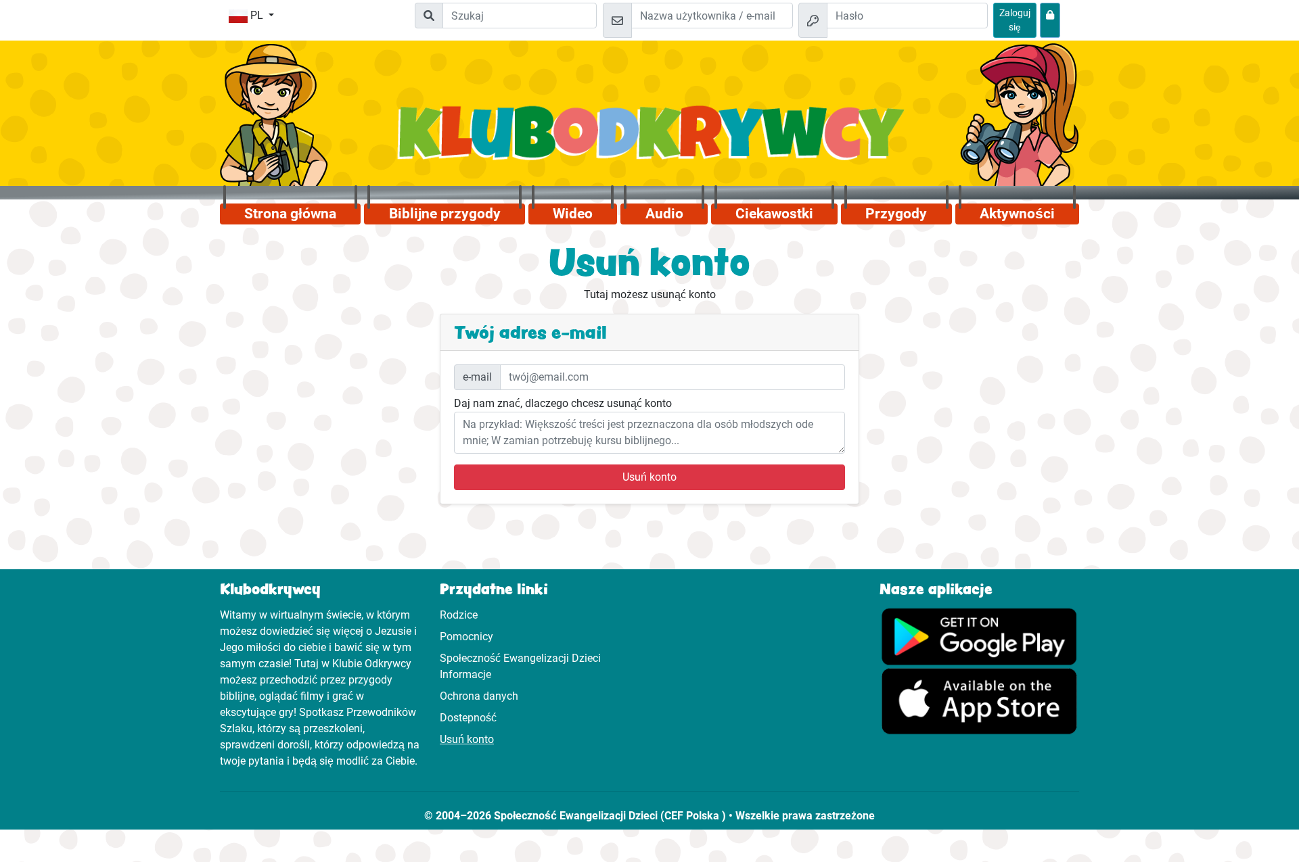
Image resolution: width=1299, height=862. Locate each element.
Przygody (896, 214)
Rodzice (459, 614)
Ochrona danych (479, 696)
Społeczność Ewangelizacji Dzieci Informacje (520, 666)
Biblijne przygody (445, 214)
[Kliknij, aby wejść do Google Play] (979, 635)
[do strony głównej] (649, 140)
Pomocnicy (466, 636)
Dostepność (468, 717)
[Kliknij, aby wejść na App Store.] (979, 700)
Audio (664, 214)
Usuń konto (649, 477)
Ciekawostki (774, 214)
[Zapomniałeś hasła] (1050, 20)
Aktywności (1017, 214)
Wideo (573, 214)
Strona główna (290, 214)
